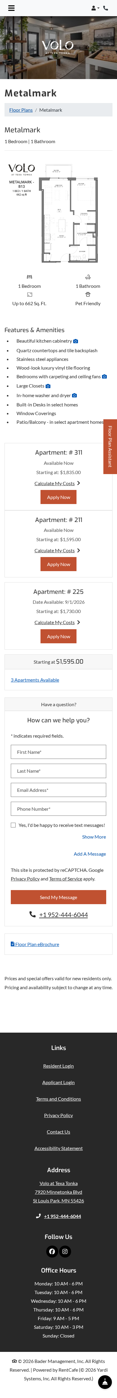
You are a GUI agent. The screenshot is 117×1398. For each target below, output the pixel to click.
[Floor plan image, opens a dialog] (58, 213)
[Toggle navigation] (11, 8)
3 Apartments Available (35, 680)
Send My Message (58, 897)
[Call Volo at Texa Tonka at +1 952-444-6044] (106, 8)
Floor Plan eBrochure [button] (36, 944)
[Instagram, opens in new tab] (65, 1252)
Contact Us (58, 1131)
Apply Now (62, 497)
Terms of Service (65, 878)
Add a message (90, 854)
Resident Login (58, 1066)
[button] (95, 8)
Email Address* (32, 790)
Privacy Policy (25, 878)
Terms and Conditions (58, 1099)
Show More (94, 836)
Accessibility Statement (58, 1148)
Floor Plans (21, 110)
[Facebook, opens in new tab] (52, 1252)
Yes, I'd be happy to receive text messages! (62, 825)
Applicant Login (58, 1082)
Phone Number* (33, 809)
